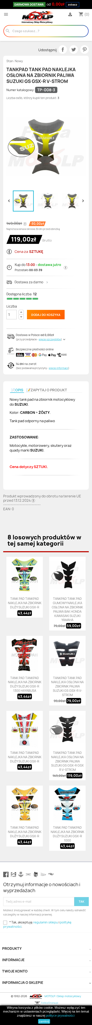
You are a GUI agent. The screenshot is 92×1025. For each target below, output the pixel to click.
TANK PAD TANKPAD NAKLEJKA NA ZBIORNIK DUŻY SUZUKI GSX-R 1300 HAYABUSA (25, 684)
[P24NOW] (13, 874)
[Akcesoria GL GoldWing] (28, 874)
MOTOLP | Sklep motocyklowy (62, 996)
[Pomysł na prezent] (36, 874)
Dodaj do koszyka (45, 315)
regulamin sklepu (45, 922)
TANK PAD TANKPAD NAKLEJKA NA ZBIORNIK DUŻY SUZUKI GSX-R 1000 (67, 833)
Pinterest (84, 49)
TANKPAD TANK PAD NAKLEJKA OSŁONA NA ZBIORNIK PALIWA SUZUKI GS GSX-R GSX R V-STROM (67, 761)
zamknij (44, 1021)
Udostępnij (62, 49)
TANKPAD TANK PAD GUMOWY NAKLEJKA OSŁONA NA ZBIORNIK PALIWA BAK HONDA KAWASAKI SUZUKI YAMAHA (67, 609)
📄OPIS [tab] (17, 390)
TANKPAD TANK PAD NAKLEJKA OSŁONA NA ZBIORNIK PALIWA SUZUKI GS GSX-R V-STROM (67, 686)
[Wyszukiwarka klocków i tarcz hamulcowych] (21, 874)
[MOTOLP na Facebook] (6, 874)
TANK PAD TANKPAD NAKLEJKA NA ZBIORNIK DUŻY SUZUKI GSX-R (25, 603)
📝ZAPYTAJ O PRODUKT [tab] (46, 390)
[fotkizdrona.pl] (50, 874)
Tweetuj (73, 49)
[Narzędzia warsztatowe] (43, 874)
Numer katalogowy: (20, 90)
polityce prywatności (60, 1015)
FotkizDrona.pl (49, 1002)
